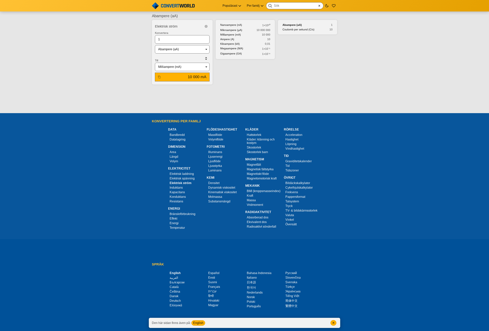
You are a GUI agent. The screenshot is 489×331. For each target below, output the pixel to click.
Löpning (290, 144)
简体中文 (291, 300)
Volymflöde (215, 139)
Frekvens (291, 192)
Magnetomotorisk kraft (262, 178)
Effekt (173, 218)
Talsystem (292, 201)
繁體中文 (291, 305)
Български (177, 282)
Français (214, 286)
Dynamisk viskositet (221, 187)
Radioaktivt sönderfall (261, 226)
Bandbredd (177, 134)
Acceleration (293, 134)
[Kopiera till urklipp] (159, 77)
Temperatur (177, 227)
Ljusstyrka (215, 165)
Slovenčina (293, 277)
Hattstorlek (254, 134)
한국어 (251, 287)
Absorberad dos (257, 217)
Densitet (213, 183)
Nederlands (255, 292)
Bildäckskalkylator (297, 183)
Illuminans (215, 152)
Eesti (211, 277)
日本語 (251, 282)
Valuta (289, 215)
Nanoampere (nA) (231, 24)
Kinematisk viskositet (222, 192)
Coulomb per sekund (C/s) (298, 29)
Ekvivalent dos (257, 222)
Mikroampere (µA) (231, 30)
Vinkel (289, 219)
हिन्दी (211, 296)
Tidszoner (292, 170)
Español (213, 273)
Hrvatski (213, 300)
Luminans (215, 170)
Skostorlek (254, 147)
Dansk (174, 296)
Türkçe (290, 286)
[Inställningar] (206, 26)
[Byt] (206, 58)
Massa (251, 200)
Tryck (289, 206)
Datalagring (177, 139)
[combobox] (294, 5)
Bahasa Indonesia (259, 273)
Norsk (251, 297)
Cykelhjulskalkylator (299, 187)
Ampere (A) (227, 39)
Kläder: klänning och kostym (261, 141)
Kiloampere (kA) (230, 43)
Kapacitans (177, 192)
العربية (174, 277)
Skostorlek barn (257, 152)
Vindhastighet (294, 148)
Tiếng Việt (292, 296)
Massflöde (215, 134)
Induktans (176, 187)
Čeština (175, 291)
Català (174, 287)
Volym (174, 161)
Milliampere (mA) (230, 34)
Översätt (291, 224)
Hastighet (291, 139)
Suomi (212, 282)
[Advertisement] (244, 99)
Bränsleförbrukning (182, 214)
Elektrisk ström (180, 183)
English (198, 323)
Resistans (176, 201)
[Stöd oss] (333, 5)
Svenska (291, 282)
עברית (212, 291)
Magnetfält (254, 164)
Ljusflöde (214, 161)
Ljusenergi (215, 156)
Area (173, 152)
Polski (251, 301)
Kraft (250, 195)
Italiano (252, 277)
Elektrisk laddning (182, 173)
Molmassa (215, 196)
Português (254, 306)
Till (156, 60)
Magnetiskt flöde (258, 173)
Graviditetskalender (298, 161)
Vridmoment (255, 204)
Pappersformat (295, 196)
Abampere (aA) (292, 24)
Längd (174, 156)
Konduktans (178, 196)
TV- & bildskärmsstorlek (301, 210)
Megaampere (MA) (231, 48)
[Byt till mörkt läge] (326, 5)
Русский (291, 273)
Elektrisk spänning (182, 178)
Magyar (213, 305)
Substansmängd (219, 201)
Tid (287, 165)
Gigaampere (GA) (231, 53)
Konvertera (161, 32)
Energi (174, 223)
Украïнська (292, 291)
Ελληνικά (176, 305)
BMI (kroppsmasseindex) (263, 191)
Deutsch (175, 300)
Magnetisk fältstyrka (260, 169)
